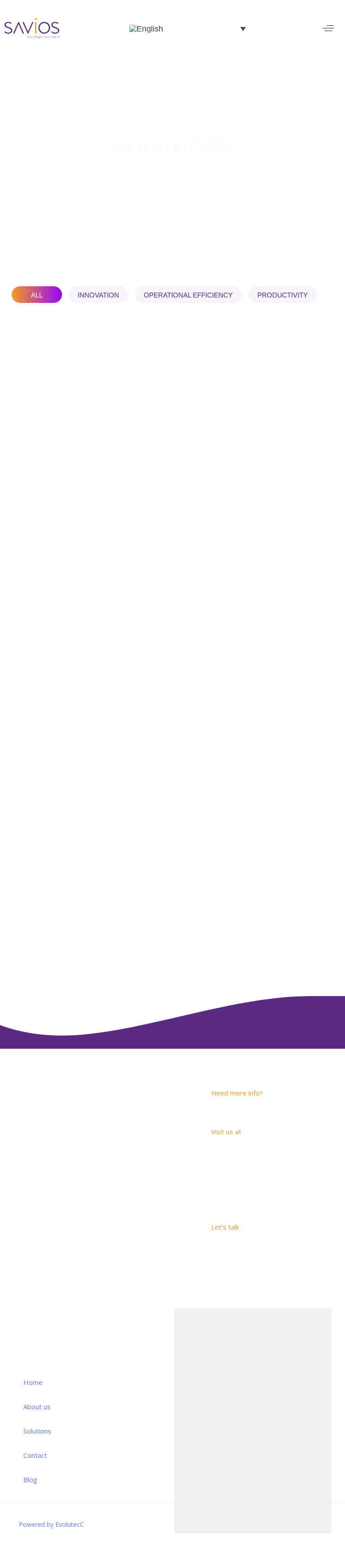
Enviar (311, 1514)
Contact (35, 1455)
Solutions (37, 1430)
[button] (328, 28)
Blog (30, 1479)
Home (33, 1382)
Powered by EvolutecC (51, 1524)
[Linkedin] (90, 1177)
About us (37, 1406)
